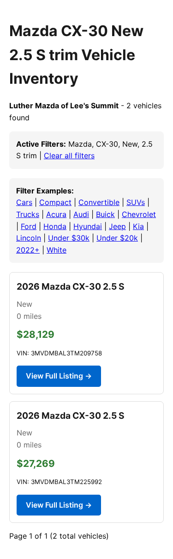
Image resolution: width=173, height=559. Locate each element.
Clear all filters (69, 155)
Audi (81, 214)
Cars (24, 202)
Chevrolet (139, 214)
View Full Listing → (59, 375)
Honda (54, 226)
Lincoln (28, 237)
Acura (56, 214)
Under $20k (117, 237)
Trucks (27, 214)
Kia (138, 226)
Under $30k (68, 237)
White (56, 250)
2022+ (28, 250)
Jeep (117, 226)
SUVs (135, 202)
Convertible (98, 202)
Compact (55, 202)
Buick (105, 214)
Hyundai (87, 226)
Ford (28, 226)
